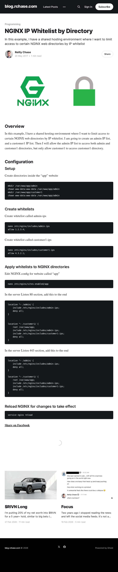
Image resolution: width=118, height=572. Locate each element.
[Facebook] (64, 547)
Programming (12, 24)
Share (107, 54)
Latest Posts (50, 6)
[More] (64, 7)
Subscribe (104, 6)
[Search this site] (78, 6)
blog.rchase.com (21, 6)
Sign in (88, 6)
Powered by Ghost (104, 548)
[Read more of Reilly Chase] (9, 54)
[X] (59, 547)
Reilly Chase (23, 52)
